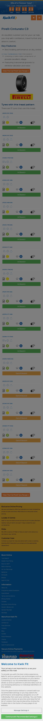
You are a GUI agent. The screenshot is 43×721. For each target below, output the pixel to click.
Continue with (21, 717)
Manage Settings (21, 710)
